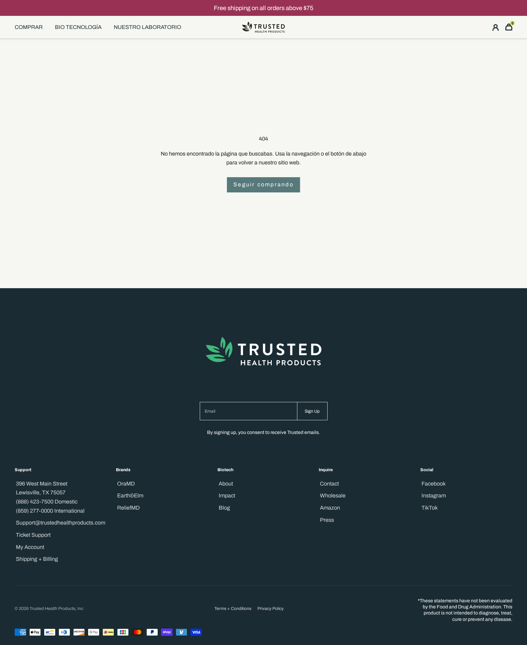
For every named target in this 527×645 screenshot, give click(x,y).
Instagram (433, 496)
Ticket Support (33, 535)
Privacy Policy (270, 608)
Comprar (29, 27)
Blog (224, 508)
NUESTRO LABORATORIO (147, 27)
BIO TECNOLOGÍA (78, 27)
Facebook (433, 484)
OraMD (126, 484)
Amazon (330, 508)
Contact (329, 484)
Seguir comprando (263, 184)
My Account (30, 547)
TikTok (429, 508)
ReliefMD (128, 508)
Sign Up (312, 411)
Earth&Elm (130, 496)
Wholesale (333, 496)
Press (327, 520)
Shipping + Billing (37, 559)
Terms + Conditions (232, 608)
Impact (227, 496)
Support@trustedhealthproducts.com (60, 523)
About (226, 484)
